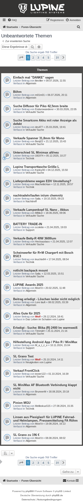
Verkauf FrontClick (26, 370)
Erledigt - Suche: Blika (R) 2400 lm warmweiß (45, 327)
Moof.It (39, 288)
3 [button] (38, 57)
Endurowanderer (44, 109)
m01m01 (40, 95)
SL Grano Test (23, 356)
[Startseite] (41, 8)
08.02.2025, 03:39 (58, 302)
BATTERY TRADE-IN (27, 224)
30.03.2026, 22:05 (66, 109)
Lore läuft (40, 302)
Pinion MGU (21, 402)
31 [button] (57, 57)
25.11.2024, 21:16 (57, 330)
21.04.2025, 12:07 (63, 241)
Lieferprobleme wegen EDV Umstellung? (42, 181)
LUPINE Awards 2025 (28, 285)
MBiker (39, 212)
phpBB (29, 491)
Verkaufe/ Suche (35, 112)
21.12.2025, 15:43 (56, 141)
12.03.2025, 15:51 (54, 273)
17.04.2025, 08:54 (59, 259)
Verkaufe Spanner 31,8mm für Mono (38, 138)
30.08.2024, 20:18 (59, 391)
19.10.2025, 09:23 (54, 198)
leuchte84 (40, 259)
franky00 (40, 170)
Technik (30, 158)
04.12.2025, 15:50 (58, 170)
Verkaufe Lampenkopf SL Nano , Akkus (41, 209)
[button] (21, 57)
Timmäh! (40, 330)
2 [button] (33, 57)
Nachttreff (31, 201)
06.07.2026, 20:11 (57, 95)
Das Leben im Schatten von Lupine (45, 319)
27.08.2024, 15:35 (63, 405)
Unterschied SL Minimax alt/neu (36, 152)
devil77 (39, 127)
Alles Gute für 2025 (26, 313)
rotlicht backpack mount (30, 270)
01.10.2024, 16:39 (58, 373)
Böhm (17, 92)
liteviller (39, 80)
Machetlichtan (42, 184)
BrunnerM (40, 391)
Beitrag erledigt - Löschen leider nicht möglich (46, 299)
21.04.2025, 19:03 (57, 227)
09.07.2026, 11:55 (56, 80)
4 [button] (43, 57)
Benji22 (39, 141)
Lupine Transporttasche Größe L (36, 167)
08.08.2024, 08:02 (55, 438)
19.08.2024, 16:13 (55, 423)
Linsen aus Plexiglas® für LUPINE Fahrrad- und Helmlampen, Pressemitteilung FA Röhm (45, 418)
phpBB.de (57, 495)
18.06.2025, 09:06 (56, 212)
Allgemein (31, 83)
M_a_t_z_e (41, 345)
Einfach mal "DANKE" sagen (33, 77)
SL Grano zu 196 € (26, 435)
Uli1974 (39, 155)
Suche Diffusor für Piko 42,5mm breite (40, 106)
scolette (39, 227)
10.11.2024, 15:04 (60, 345)
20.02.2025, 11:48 (55, 288)
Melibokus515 (42, 405)
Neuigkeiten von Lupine (39, 362)
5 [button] (48, 57)
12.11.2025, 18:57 (63, 184)
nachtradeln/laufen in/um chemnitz (38, 195)
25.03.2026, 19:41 (56, 127)
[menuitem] (12, 20)
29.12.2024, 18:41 (53, 316)
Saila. (38, 198)
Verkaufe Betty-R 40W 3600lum (34, 238)
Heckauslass (42, 241)
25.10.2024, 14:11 (53, 359)
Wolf (38, 316)
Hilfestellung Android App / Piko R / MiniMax (45, 342)
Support (30, 230)
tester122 (40, 373)
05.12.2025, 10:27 (56, 155)
